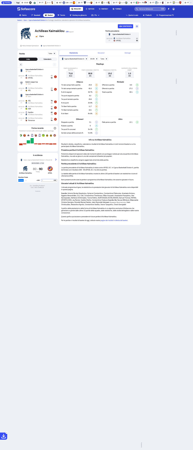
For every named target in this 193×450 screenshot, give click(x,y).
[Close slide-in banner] (6, 432)
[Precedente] (14, 2)
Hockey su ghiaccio (79, 15)
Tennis (62, 15)
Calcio (24, 15)
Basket (50, 15)
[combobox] (51, 53)
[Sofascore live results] (26, 9)
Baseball (37, 15)
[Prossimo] (191, 2)
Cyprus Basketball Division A (37, 20)
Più (94, 15)
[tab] (73, 53)
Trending (7, 2)
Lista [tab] (28, 59)
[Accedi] (174, 9)
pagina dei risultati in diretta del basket (114, 220)
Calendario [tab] (47, 59)
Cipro (25, 20)
